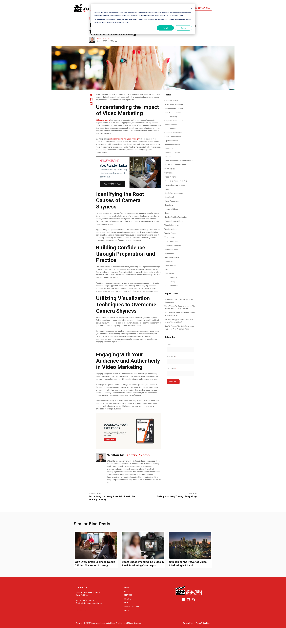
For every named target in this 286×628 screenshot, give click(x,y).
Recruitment (169, 197)
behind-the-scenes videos (175, 165)
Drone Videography (171, 201)
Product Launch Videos (173, 221)
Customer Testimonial (173, 133)
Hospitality (168, 205)
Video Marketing (170, 116)
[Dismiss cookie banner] (191, 8)
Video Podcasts (170, 277)
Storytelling (168, 173)
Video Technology (171, 241)
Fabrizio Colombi (103, 38)
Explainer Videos (171, 141)
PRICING (127, 599)
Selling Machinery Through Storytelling (177, 496)
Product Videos (170, 125)
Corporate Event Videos (173, 120)
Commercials (169, 169)
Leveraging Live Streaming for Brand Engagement (178, 300)
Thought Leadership (172, 225)
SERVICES (128, 595)
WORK (126, 591)
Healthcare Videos (171, 257)
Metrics (167, 189)
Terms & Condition (203, 623)
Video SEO (168, 149)
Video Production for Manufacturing (178, 161)
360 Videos (168, 157)
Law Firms (168, 261)
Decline (183, 28)
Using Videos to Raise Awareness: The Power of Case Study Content (179, 307)
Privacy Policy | (189, 623)
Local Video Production (173, 108)
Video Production (171, 129)
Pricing (167, 269)
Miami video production (173, 104)
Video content (170, 177)
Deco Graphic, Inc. (118, 623)
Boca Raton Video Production (175, 181)
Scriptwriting (169, 273)
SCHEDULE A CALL (131, 606)
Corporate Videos (171, 100)
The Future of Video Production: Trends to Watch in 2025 (179, 314)
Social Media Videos (172, 137)
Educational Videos (171, 249)
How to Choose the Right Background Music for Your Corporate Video (179, 327)
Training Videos (170, 229)
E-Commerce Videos (172, 245)
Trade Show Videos (172, 145)
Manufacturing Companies (174, 185)
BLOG (126, 603)
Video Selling (169, 281)
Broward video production (174, 112)
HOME (126, 587)
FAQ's (126, 610)
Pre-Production (170, 265)
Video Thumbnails (171, 285)
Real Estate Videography (174, 193)
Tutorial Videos (170, 233)
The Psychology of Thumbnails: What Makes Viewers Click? (178, 320)
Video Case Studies (172, 153)
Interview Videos (171, 209)
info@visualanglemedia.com (92, 603)
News (166, 213)
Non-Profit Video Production (175, 217)
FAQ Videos (169, 253)
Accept (165, 28)
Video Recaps (169, 237)
